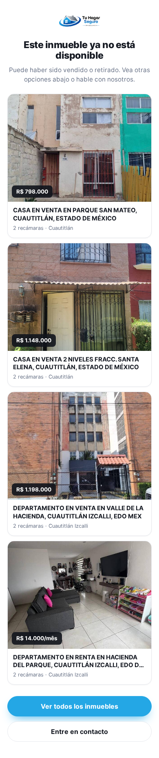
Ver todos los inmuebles (79, 706)
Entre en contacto (79, 731)
